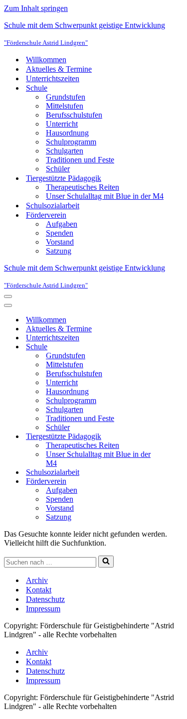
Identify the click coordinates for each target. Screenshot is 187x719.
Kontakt (38, 589)
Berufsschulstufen (74, 115)
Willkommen (46, 59)
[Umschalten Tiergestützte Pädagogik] (179, 436)
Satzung (58, 251)
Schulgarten (64, 150)
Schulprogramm (71, 142)
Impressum (43, 608)
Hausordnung (67, 133)
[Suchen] (106, 562)
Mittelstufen (64, 106)
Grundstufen (65, 97)
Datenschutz (45, 599)
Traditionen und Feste (80, 159)
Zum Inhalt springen (36, 8)
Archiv (37, 580)
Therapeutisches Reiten (82, 187)
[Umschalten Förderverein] (179, 481)
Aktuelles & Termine (59, 69)
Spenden (59, 233)
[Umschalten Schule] (179, 347)
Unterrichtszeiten (52, 78)
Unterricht (62, 124)
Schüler (58, 168)
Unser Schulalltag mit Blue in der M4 (105, 196)
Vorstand (60, 242)
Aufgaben (61, 224)
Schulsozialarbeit (52, 205)
